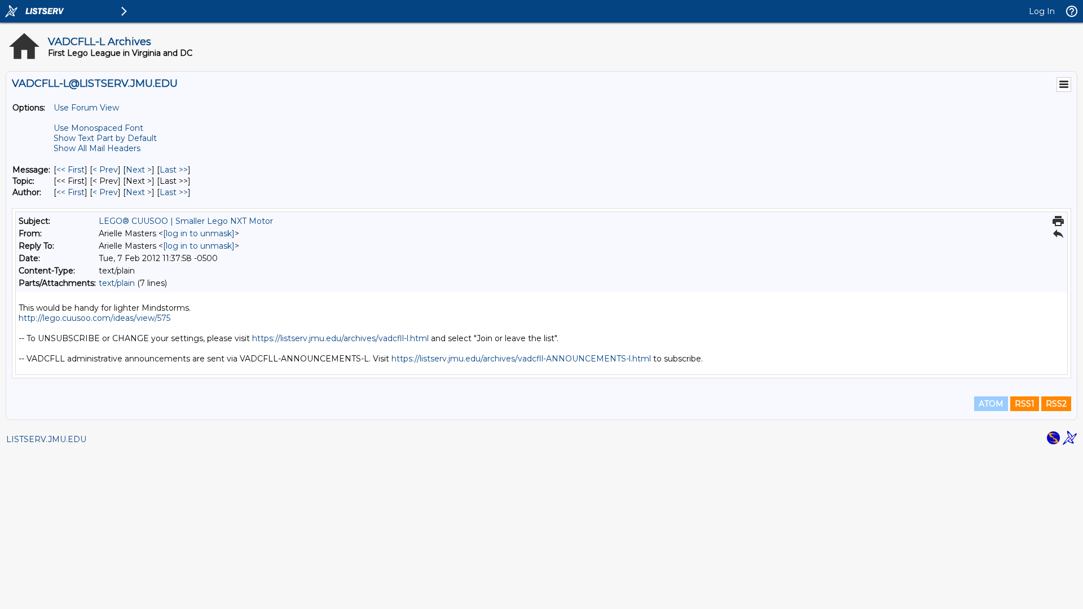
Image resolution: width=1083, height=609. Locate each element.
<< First (70, 170)
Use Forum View (86, 108)
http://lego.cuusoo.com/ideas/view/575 (94, 318)
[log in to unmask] (199, 233)
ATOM (991, 404)
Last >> (174, 170)
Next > (139, 170)
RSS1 (1024, 404)
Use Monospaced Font (98, 128)
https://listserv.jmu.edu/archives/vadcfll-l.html (340, 338)
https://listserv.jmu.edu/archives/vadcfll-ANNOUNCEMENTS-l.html (521, 359)
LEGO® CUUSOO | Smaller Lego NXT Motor (186, 221)
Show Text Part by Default (105, 138)
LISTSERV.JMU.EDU (46, 439)
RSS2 (1056, 404)
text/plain (117, 283)
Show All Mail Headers (97, 148)
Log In (1042, 11)
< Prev (105, 170)
